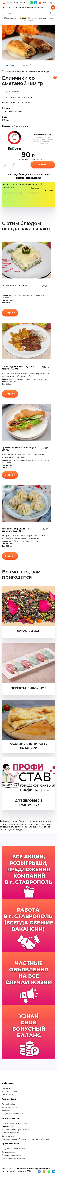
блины (6, 821)
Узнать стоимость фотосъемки (15, 1129)
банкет (42, 827)
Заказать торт (8, 1126)
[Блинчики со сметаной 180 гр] (28, 43)
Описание (9, 65)
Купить (42, 165)
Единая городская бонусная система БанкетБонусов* (26, 1139)
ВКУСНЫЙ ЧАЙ (28, 631)
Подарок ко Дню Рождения (14, 1158)
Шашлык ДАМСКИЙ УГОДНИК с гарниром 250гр (18, 368)
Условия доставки (10, 1091)
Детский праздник (10, 1133)
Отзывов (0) (26, 65)
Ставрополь (13, 824)
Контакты (6, 1088)
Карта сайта (7, 1094)
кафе (49, 827)
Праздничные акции (11, 1155)
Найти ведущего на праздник (15, 1123)
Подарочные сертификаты (14, 1149)
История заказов (9, 1107)
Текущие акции (9, 1152)
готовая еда (16, 829)
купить (10, 827)
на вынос (34, 824)
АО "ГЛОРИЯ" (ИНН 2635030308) (16, 1168)
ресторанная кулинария (26, 827)
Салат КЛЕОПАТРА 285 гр (14, 285)
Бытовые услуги (9, 1136)
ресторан (4, 829)
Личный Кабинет (9, 1104)
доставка (24, 824)
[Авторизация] (53, 7)
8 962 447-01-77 (21, 3)
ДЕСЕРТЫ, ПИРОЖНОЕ (28, 688)
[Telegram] (35, 2)
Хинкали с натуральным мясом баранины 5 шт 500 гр (17, 530)
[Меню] (4, 3)
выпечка (14, 821)
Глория (3, 824)
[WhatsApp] (31, 2)
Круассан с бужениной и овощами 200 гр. (19, 449)
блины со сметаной (28, 821)
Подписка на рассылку (12, 1113)
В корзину (10, 313)
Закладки (6, 1110)
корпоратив (45, 821)
